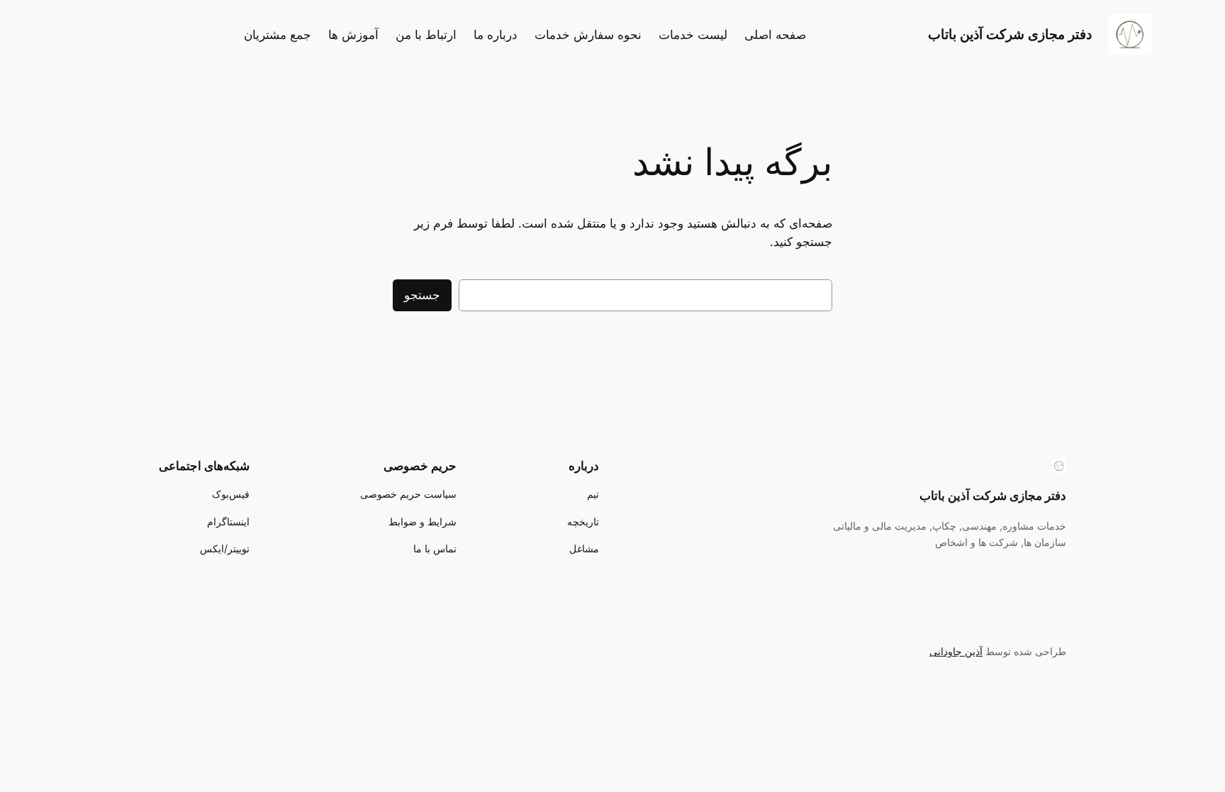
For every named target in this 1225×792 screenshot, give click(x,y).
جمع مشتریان (277, 35)
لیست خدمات (693, 35)
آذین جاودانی (956, 651)
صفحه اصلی (775, 35)
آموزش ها (353, 35)
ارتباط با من (426, 35)
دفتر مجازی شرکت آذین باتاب (1010, 34)
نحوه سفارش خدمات (588, 35)
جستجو (422, 295)
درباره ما (496, 35)
